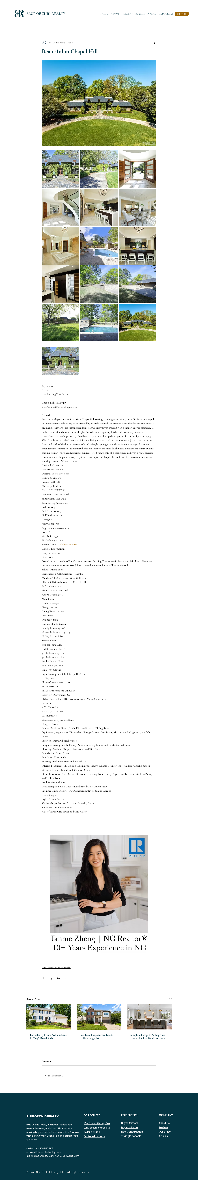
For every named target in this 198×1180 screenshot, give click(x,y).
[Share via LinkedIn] (58, 978)
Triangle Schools (131, 1136)
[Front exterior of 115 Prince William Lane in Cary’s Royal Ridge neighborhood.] (48, 1016)
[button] (115, 13)
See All (169, 998)
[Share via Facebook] (43, 978)
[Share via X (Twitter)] (50, 978)
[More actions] (154, 43)
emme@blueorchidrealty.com (43, 1152)
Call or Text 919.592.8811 (39, 1148)
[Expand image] (60, 169)
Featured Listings (94, 1136)
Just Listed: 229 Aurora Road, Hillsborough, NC (96, 1036)
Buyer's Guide (129, 1127)
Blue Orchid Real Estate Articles (56, 967)
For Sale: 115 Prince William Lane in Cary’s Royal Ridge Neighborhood (48, 1036)
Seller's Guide (92, 1132)
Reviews (163, 1127)
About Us (164, 1123)
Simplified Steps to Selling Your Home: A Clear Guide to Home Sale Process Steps (147, 1036)
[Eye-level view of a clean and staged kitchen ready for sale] (149, 1016)
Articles (163, 1136)
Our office (165, 1131)
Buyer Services (129, 1123)
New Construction (132, 1131)
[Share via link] (66, 978)
